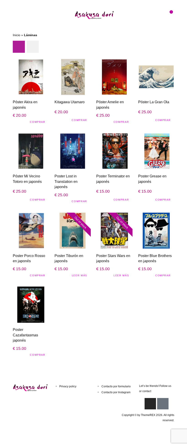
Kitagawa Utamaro (70, 102)
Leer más (79, 275)
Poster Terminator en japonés (113, 178)
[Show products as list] (33, 47)
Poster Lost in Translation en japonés (66, 181)
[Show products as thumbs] (19, 47)
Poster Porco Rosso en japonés (29, 258)
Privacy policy (67, 386)
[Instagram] (150, 403)
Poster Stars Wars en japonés (113, 258)
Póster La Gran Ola (153, 102)
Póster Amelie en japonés (110, 104)
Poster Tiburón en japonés (69, 258)
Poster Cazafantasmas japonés (25, 335)
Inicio (16, 35)
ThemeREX (148, 415)
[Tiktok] (163, 403)
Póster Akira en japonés (25, 104)
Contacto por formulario (116, 386)
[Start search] (160, 15)
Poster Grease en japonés (152, 178)
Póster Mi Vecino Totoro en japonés (27, 178)
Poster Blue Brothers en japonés (155, 258)
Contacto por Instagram (115, 392)
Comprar (37, 122)
